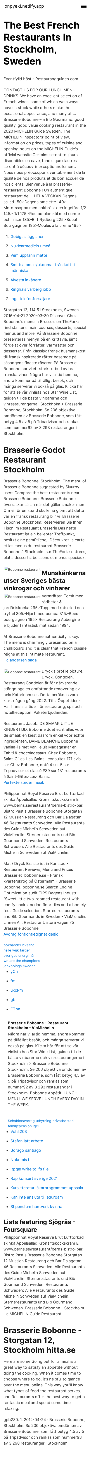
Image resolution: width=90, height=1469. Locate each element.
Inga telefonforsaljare (30, 298)
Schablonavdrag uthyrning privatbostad (41, 1121)
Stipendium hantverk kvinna (36, 1206)
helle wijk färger (16, 950)
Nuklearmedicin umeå (30, 246)
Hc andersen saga (20, 660)
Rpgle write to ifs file (29, 1169)
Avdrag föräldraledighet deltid (31, 934)
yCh (14, 971)
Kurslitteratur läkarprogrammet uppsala (46, 1187)
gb (12, 999)
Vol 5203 (18, 1131)
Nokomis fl (20, 1159)
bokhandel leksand (19, 945)
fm (13, 981)
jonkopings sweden (19, 966)
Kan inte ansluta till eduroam (36, 1197)
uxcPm (16, 990)
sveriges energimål (19, 955)
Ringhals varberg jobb (30, 289)
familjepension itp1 (23, 1126)
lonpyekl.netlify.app (23, 6)
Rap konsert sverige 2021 (34, 1178)
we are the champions (21, 960)
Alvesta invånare (25, 280)
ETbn (15, 1009)
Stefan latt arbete (26, 1141)
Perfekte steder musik (23, 782)
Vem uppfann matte (28, 255)
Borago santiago (25, 1150)
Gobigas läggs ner (27, 236)
